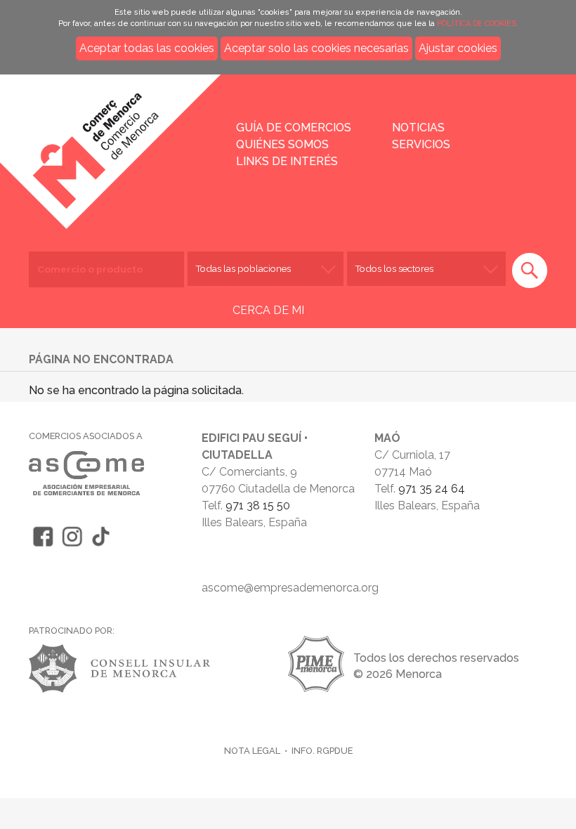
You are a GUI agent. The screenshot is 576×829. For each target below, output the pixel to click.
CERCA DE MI (268, 310)
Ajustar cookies (458, 48)
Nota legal (252, 750)
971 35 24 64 (431, 488)
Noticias (418, 127)
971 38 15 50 (257, 505)
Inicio (125, 141)
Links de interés (287, 161)
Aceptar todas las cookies (146, 48)
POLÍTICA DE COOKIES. (477, 23)
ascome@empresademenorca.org (290, 587)
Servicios (421, 144)
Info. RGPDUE (322, 750)
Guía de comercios (293, 127)
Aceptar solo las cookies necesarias (316, 48)
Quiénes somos (282, 144)
